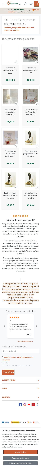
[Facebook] (20, 404)
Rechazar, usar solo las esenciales (20, 463)
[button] (4, 326)
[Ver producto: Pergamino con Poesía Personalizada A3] (30, 54)
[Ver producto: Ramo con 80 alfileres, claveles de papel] (10, 54)
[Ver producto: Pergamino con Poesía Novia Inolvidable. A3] (10, 138)
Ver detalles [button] (5, 363)
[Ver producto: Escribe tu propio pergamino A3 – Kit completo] (30, 179)
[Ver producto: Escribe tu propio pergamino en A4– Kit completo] (10, 179)
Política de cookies (16, 447)
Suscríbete (8, 372)
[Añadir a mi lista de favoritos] (16, 62)
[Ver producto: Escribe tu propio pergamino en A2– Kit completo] (30, 138)
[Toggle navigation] (3, 4)
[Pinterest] (33, 404)
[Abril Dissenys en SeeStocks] (37, 404)
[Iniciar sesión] (25, 4)
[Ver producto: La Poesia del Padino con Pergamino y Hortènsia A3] (30, 96)
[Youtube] (29, 404)
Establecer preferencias (20, 458)
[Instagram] (24, 404)
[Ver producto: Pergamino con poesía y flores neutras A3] (10, 96)
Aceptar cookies (20, 452)
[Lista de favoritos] (31, 4)
